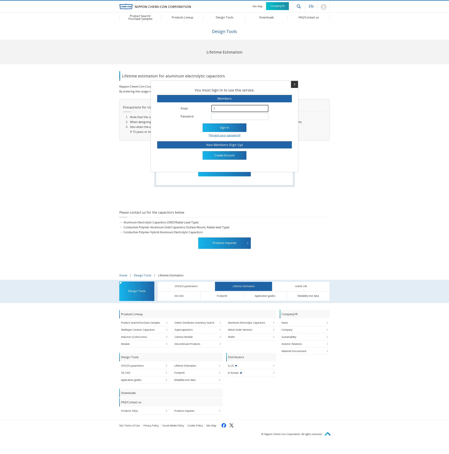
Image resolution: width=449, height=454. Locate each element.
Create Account (224, 155)
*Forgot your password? (225, 135)
